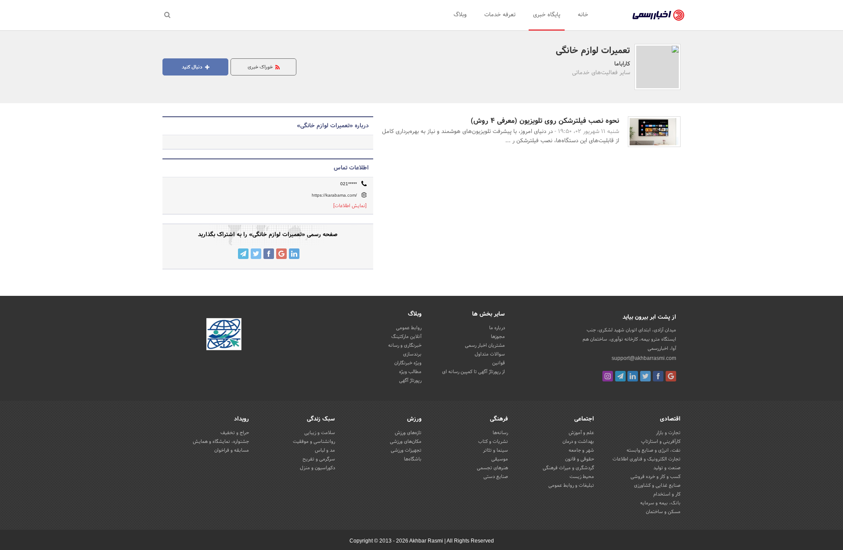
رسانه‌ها (500, 433)
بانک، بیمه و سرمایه (660, 503)
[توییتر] (645, 376)
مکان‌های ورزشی (406, 442)
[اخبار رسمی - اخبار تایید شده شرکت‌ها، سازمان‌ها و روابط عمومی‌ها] (658, 15)
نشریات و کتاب (493, 442)
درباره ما (497, 328)
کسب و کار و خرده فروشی (655, 477)
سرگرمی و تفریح (319, 459)
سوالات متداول (490, 354)
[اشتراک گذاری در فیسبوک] (268, 253)
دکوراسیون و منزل (317, 468)
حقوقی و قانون (579, 459)
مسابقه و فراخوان (231, 450)
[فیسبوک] (658, 376)
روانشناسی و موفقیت (314, 442)
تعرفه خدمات (499, 15)
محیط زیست (581, 477)
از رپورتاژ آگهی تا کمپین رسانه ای (473, 372)
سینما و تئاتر (495, 450)
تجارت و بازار (668, 433)
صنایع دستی (495, 477)
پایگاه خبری (546, 15)
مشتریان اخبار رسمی (485, 345)
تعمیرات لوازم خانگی (593, 50)
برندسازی (412, 354)
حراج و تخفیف (234, 433)
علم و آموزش (581, 433)
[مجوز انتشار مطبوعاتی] (223, 335)
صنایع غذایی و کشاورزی (657, 485)
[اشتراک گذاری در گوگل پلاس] (281, 253)
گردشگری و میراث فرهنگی (568, 468)
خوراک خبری (261, 67)
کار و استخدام (667, 494)
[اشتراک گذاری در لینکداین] (294, 253)
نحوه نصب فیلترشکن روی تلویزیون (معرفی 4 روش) (545, 121)
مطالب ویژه (410, 372)
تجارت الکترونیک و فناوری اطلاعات (646, 459)
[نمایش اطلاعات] (350, 206)
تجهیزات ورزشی (406, 450)
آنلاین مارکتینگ (406, 337)
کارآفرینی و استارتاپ (661, 442)
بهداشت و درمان (578, 442)
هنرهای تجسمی (492, 468)
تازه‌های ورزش (408, 433)
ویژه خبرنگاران (408, 363)
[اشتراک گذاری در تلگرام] (243, 253)
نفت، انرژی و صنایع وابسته (654, 450)
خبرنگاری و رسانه (405, 345)
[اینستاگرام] (607, 376)
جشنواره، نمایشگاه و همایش (221, 442)
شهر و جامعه (581, 450)
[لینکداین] (632, 376)
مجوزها (498, 337)
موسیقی (499, 459)
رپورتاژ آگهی (410, 381)
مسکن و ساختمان (663, 512)
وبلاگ (460, 15)
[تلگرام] (620, 376)
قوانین (498, 363)
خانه (583, 15)
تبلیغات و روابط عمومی (571, 485)
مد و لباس (325, 450)
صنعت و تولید (667, 468)
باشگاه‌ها (413, 459)
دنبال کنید (193, 67)
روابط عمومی (409, 328)
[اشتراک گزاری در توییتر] (256, 253)
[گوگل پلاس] (671, 376)
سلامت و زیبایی (319, 433)
